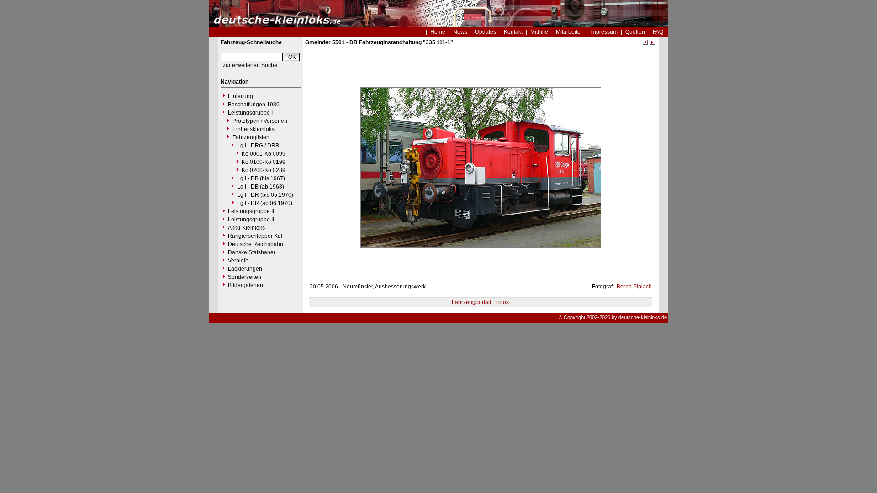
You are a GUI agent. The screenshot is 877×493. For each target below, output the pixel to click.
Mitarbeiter (569, 32)
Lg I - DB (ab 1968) (260, 187)
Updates (485, 32)
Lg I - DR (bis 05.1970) (265, 195)
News (460, 32)
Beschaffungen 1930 (254, 104)
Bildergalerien (245, 285)
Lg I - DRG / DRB (258, 145)
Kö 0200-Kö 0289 (263, 170)
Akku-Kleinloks (246, 228)
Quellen (635, 32)
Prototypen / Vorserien (259, 121)
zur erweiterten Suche (250, 65)
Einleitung (240, 96)
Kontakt (513, 32)
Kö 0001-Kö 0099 (263, 154)
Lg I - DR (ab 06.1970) (264, 203)
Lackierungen (245, 269)
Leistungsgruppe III (251, 219)
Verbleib (238, 260)
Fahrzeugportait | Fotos (480, 302)
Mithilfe (539, 32)
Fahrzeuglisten (250, 137)
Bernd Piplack (633, 286)
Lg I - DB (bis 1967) (261, 178)
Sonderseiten (244, 277)
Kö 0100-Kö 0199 (263, 162)
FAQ (658, 32)
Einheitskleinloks (253, 129)
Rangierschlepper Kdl (255, 236)
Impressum (604, 32)
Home (437, 32)
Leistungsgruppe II (251, 211)
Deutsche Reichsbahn (255, 244)
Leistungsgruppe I (250, 113)
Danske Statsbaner (251, 252)
